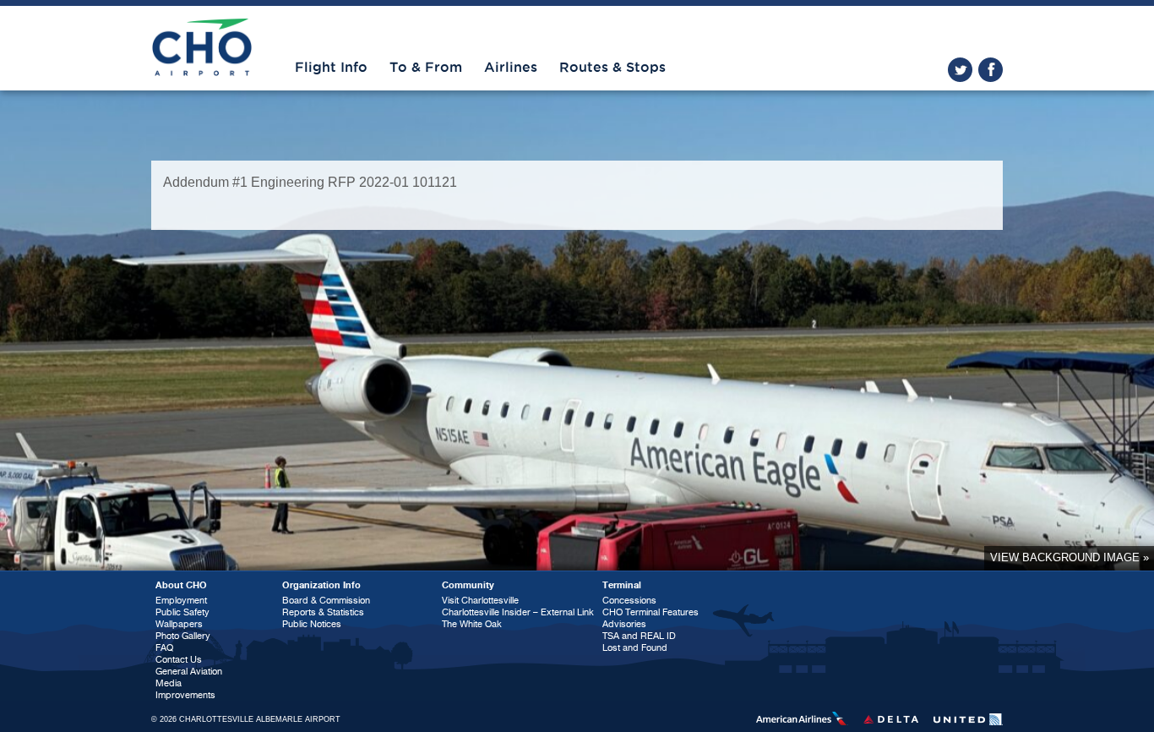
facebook (990, 69)
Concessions (629, 600)
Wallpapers (179, 624)
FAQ (164, 648)
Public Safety (182, 612)
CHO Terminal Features (650, 612)
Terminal (621, 585)
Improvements (185, 695)
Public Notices (311, 624)
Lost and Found (634, 648)
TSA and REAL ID (639, 636)
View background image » (1069, 557)
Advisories (624, 624)
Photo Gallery (182, 636)
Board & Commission (326, 600)
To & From (425, 67)
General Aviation (188, 671)
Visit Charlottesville (480, 600)
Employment (181, 600)
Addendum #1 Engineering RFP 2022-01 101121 (310, 182)
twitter (960, 69)
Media (168, 683)
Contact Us (178, 659)
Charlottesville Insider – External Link (518, 612)
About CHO (181, 585)
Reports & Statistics (323, 612)
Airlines (510, 67)
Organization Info (321, 585)
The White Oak (472, 624)
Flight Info (331, 67)
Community (468, 585)
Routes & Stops (612, 67)
